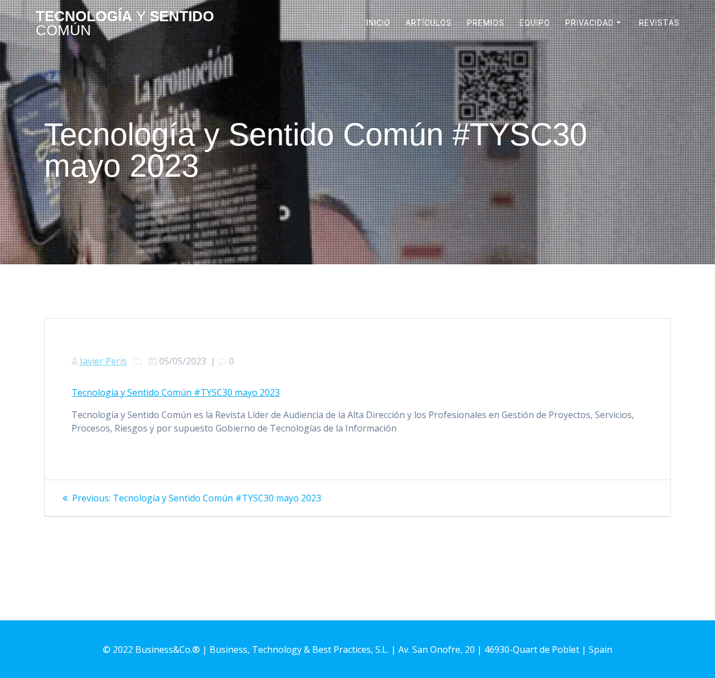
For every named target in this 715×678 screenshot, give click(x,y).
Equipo (534, 22)
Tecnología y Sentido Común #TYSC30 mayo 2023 (176, 392)
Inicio (378, 22)
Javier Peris (103, 361)
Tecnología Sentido (125, 24)
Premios (485, 22)
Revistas (659, 22)
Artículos (429, 22)
